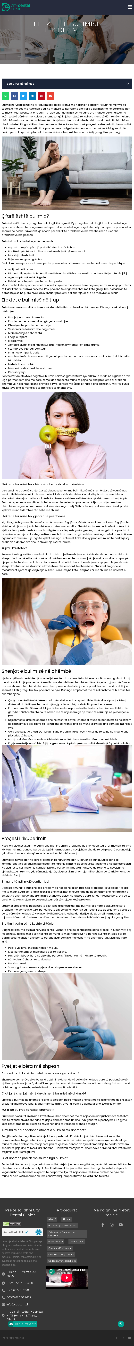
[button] (127, 83)
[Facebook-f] (103, 1225)
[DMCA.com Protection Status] (12, 1224)
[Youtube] (121, 1225)
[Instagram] (112, 1225)
